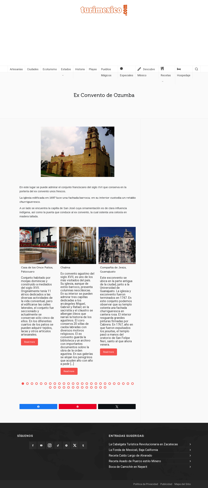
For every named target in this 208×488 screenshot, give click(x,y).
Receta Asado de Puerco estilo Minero (135, 461)
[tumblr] (83, 445)
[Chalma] (77, 245)
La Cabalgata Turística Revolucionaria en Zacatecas (143, 444)
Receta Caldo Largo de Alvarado (130, 455)
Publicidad (166, 484)
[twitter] (75, 445)
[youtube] (41, 445)
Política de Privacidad (145, 484)
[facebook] (33, 445)
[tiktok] (58, 445)
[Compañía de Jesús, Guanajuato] (117, 245)
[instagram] (49, 445)
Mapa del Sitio (183, 484)
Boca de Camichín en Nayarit (128, 467)
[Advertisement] (104, 43)
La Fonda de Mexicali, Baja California (133, 450)
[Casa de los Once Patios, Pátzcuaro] (38, 245)
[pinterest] (66, 445)
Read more (29, 342)
